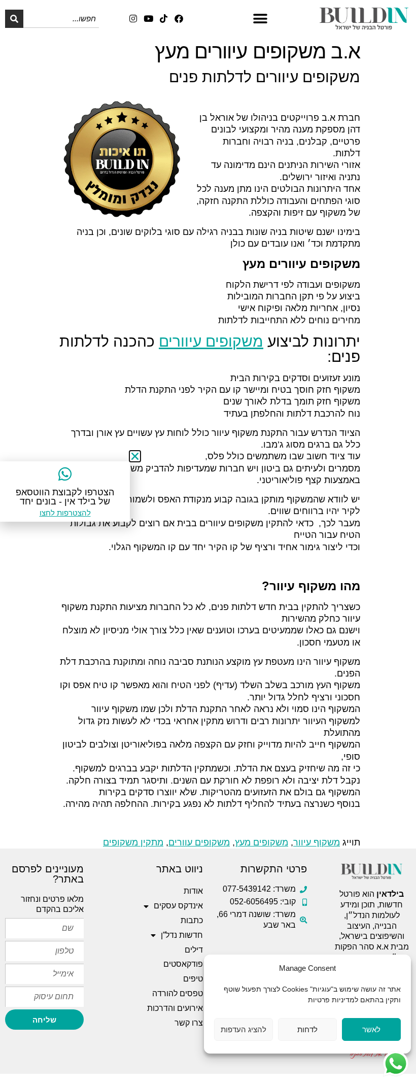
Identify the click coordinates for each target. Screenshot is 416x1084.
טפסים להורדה (177, 993)
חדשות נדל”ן (182, 935)
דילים (194, 949)
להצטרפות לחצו (65, 513)
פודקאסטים (183, 964)
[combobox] (61, 19)
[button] (260, 18)
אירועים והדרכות (175, 1008)
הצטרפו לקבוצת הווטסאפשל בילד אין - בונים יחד (65, 496)
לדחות (307, 1029)
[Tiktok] (163, 18)
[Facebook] (179, 18)
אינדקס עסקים (178, 905)
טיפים (193, 978)
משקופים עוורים (199, 842)
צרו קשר (189, 1023)
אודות (193, 891)
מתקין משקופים (133, 842)
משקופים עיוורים (211, 341)
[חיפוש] (14, 19)
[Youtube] (148, 18)
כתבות (192, 920)
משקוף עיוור (316, 842)
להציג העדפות (243, 1029)
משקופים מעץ (261, 842)
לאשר (371, 1029)
